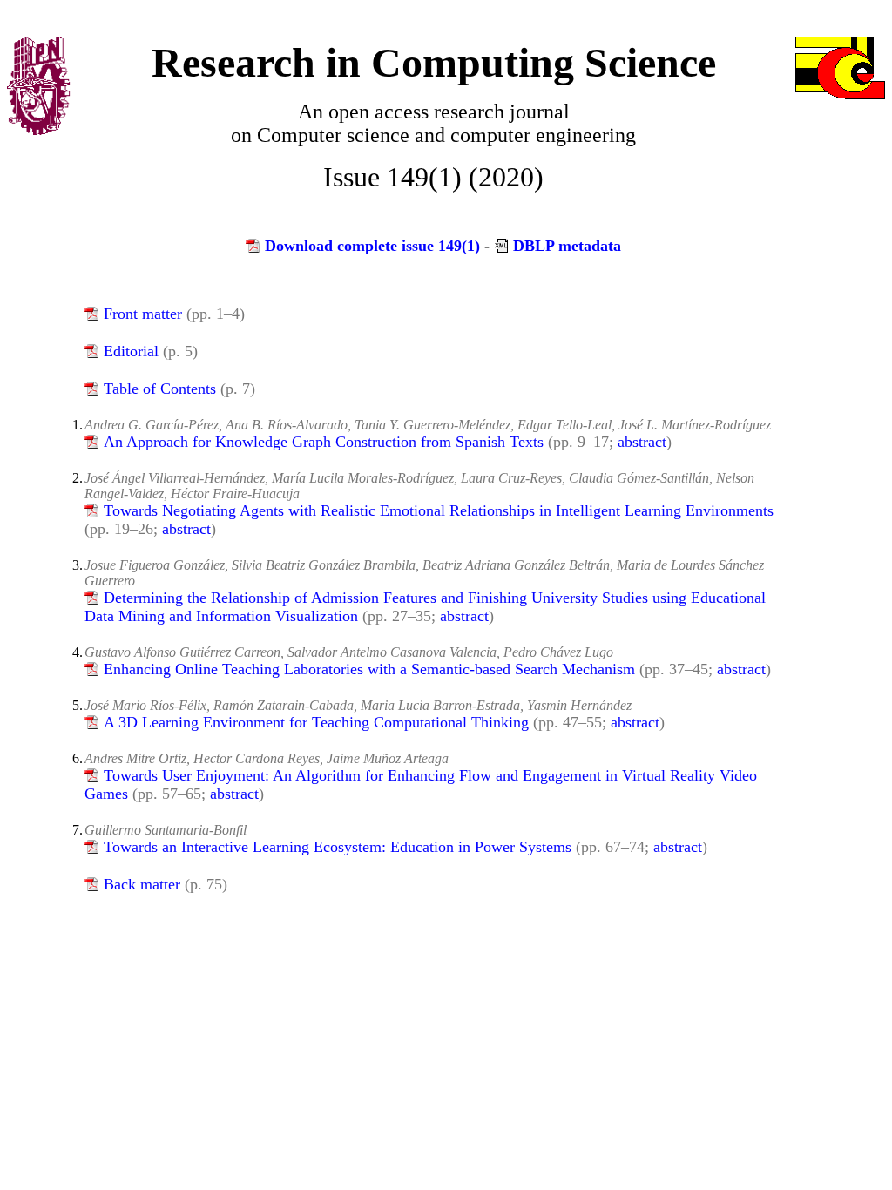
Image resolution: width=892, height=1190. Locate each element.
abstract (642, 441)
